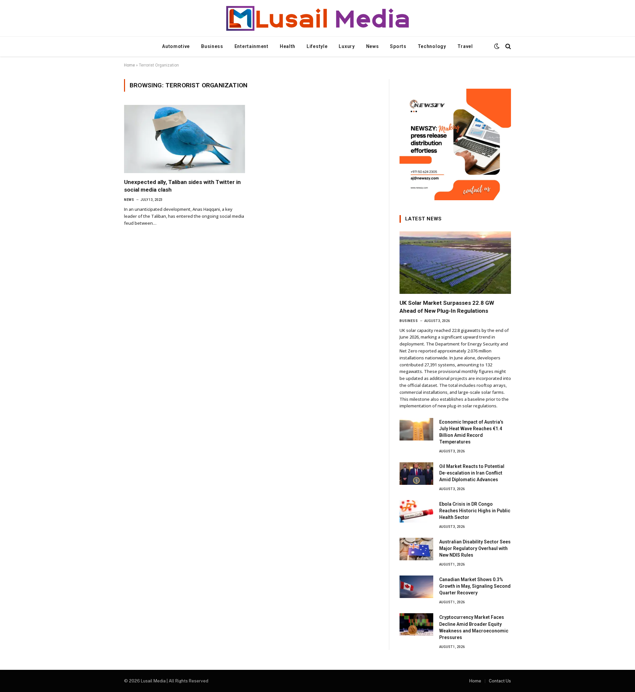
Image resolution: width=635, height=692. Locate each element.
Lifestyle (317, 46)
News (372, 46)
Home (129, 65)
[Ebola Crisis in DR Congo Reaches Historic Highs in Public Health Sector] (416, 511)
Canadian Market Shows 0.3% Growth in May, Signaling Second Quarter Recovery (475, 586)
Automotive (176, 46)
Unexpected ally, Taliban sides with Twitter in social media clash (182, 186)
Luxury (347, 46)
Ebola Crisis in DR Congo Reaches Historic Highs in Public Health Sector (474, 510)
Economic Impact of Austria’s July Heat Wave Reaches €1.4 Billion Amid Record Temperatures (471, 431)
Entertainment (251, 46)
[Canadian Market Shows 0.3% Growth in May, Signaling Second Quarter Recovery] (416, 587)
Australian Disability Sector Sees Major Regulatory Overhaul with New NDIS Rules (475, 548)
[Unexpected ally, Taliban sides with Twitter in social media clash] (184, 139)
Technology (432, 46)
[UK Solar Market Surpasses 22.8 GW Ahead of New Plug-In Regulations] (455, 262)
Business (212, 46)
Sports (398, 46)
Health (287, 46)
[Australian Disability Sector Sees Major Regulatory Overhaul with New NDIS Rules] (416, 549)
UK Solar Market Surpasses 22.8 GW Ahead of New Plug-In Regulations (447, 307)
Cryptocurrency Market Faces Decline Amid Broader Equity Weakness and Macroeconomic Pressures (473, 627)
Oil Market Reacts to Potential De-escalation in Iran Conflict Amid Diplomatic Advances (471, 473)
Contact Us (500, 680)
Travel (465, 46)
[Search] (507, 46)
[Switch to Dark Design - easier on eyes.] (496, 46)
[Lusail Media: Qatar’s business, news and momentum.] (317, 18)
